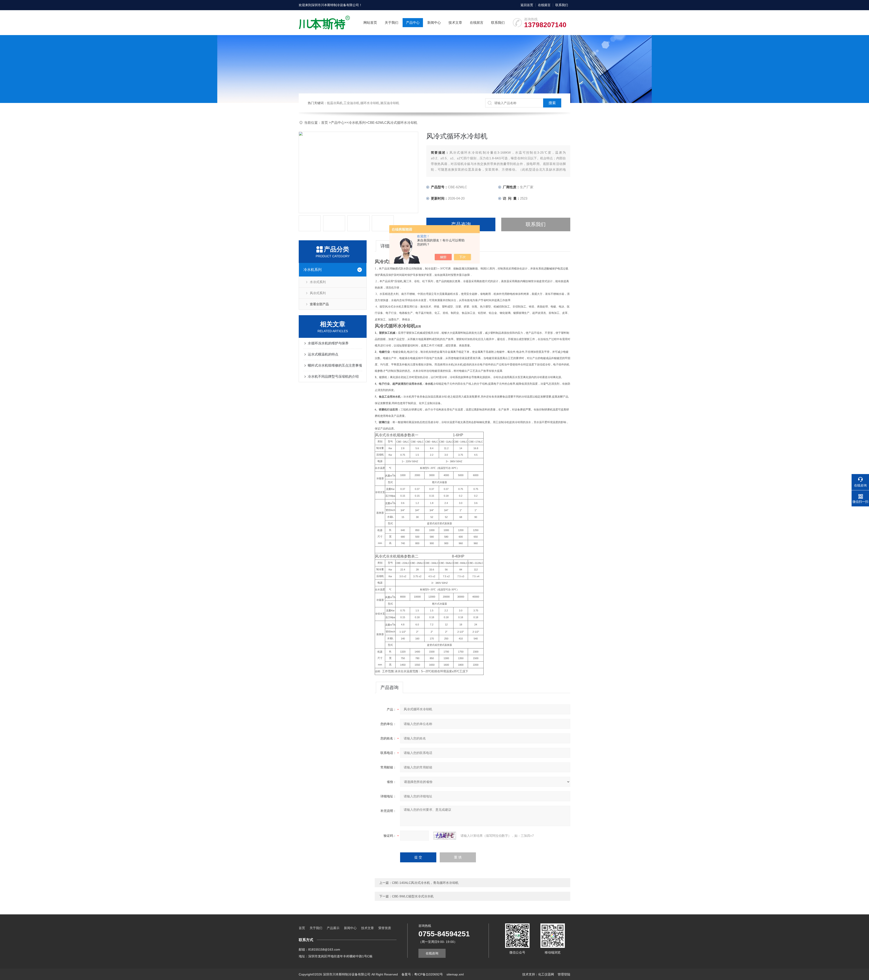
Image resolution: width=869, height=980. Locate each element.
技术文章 (455, 22)
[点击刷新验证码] (444, 835)
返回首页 (526, 5)
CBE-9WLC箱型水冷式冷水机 (413, 896)
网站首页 (370, 22)
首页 (325, 122)
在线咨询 (432, 953)
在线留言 (544, 5)
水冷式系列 (318, 282)
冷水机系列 (357, 122)
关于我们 (391, 22)
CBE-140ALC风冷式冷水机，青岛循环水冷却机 (425, 883)
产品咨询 (461, 224)
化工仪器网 (546, 974)
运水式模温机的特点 (323, 354)
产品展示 (333, 928)
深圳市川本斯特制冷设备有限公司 (335, 5)
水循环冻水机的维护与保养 (328, 343)
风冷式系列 (318, 293)
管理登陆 (564, 974)
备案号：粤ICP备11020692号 (422, 974)
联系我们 (561, 5)
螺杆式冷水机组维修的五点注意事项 (335, 365)
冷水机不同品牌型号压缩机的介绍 (333, 376)
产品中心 (413, 22)
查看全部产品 (319, 304)
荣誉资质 (384, 928)
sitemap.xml (455, 974)
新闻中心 (434, 22)
